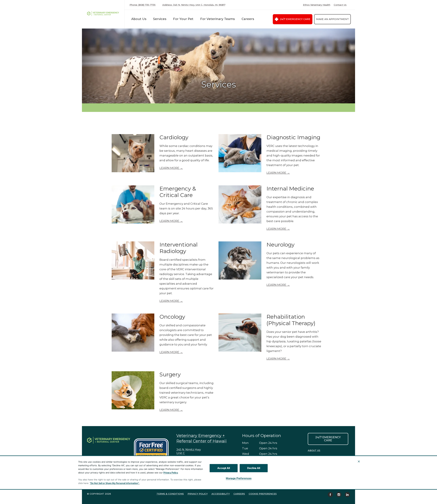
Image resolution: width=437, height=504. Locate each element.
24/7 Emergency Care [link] (295, 19)
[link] (104, 13)
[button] (153, 449)
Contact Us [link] (340, 5)
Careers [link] (239, 493)
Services (159, 19)
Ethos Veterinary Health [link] (316, 5)
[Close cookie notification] (359, 461)
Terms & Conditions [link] (170, 493)
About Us (138, 19)
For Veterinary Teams (217, 19)
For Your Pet (183, 19)
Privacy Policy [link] (198, 493)
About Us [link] (314, 450)
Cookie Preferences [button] (263, 493)
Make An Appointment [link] (332, 19)
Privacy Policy (170, 472)
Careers (248, 19)
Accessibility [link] (221, 493)
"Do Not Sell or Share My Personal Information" (114, 483)
